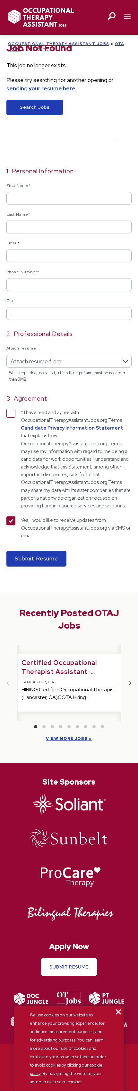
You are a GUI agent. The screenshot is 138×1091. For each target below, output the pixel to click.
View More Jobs (66, 738)
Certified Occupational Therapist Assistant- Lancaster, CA (59, 672)
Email (13, 243)
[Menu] (127, 17)
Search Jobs (35, 107)
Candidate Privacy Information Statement (72, 428)
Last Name (18, 214)
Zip (10, 300)
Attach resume (21, 348)
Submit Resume (68, 967)
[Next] (130, 683)
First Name (18, 185)
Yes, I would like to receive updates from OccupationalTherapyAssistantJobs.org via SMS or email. (76, 528)
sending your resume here (40, 88)
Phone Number (22, 272)
